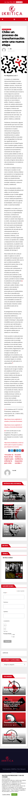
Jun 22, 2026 (8, 692)
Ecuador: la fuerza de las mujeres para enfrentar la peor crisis (8, 459)
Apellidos (6, 611)
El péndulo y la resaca (14, 689)
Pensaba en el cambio (14, 722)
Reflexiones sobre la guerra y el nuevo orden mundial (13, 704)
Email (5, 592)
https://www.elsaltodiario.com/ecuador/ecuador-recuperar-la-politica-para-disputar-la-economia (13, 444)
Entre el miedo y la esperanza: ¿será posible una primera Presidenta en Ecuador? (13, 510)
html (14, 634)
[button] (25, 19)
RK (11, 48)
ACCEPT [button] (14, 794)
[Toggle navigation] (14, 19)
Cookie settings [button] (6, 794)
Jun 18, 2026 (8, 725)
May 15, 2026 (8, 741)
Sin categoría (7, 720)
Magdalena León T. (6, 29)
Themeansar (14, 772)
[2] (5, 430)
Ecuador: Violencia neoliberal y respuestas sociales (19, 459)
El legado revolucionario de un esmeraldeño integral (14, 495)
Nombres (6, 602)
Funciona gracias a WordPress (10, 769)
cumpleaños (6, 621)
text (14, 636)
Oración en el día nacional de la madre (13, 738)
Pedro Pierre (7, 734)
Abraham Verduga (8, 687)
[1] (22, 281)
